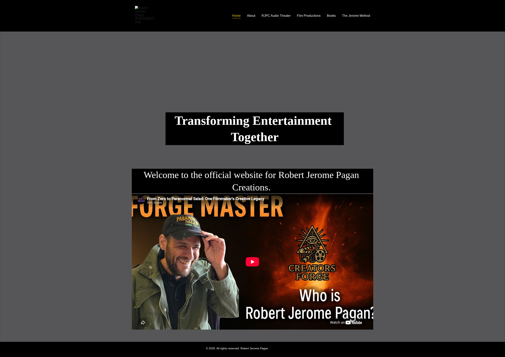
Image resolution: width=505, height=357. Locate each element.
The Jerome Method (356, 15)
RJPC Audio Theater (276, 15)
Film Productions (309, 15)
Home (236, 15)
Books (331, 15)
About (251, 15)
